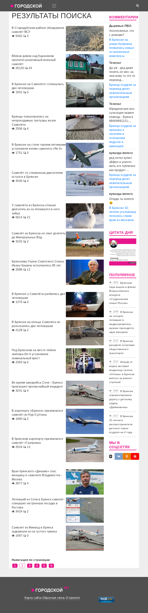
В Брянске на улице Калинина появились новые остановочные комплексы (121, 47)
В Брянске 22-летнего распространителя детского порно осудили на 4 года (121, 424)
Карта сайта (33, 597)
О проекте (73, 597)
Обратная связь (53, 597)
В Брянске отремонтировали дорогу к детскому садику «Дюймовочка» (121, 399)
